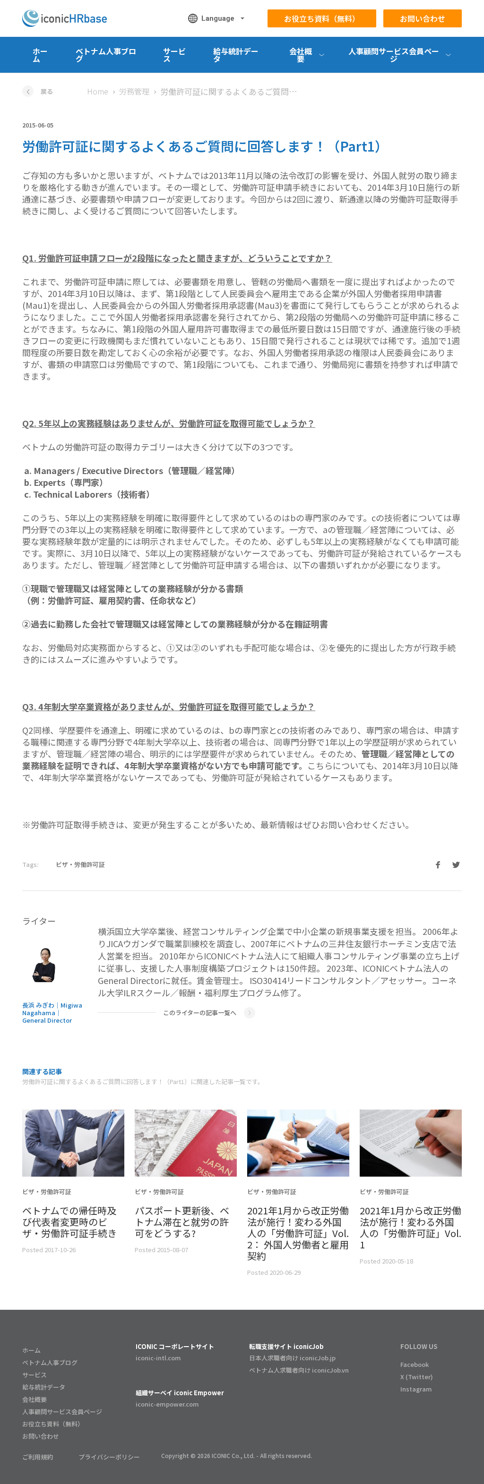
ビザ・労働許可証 (80, 864)
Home (97, 91)
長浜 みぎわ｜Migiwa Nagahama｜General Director (52, 1012)
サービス (174, 54)
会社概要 (34, 1399)
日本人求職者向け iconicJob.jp (292, 1357)
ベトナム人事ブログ (106, 54)
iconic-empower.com (167, 1403)
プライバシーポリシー (109, 1456)
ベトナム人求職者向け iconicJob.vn (299, 1369)
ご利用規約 (37, 1456)
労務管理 (134, 91)
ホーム (40, 54)
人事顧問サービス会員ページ (62, 1411)
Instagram (416, 1388)
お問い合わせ (422, 18)
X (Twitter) (416, 1376)
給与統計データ (236, 54)
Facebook (414, 1364)
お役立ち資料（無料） (322, 18)
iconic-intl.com (158, 1357)
